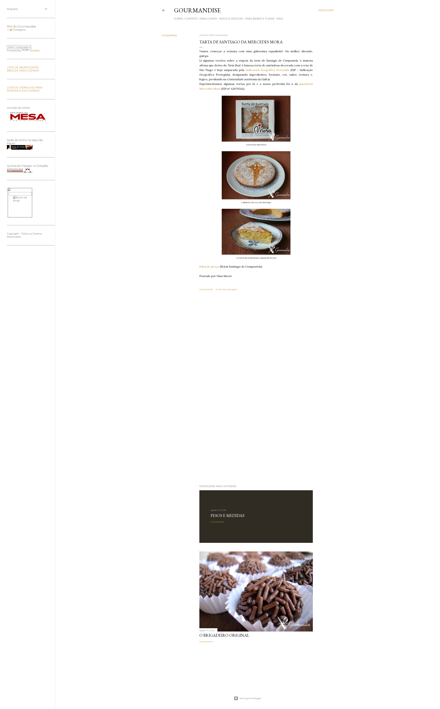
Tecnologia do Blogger (250, 698)
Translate (34, 50)
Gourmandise (197, 10)
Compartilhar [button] (169, 35)
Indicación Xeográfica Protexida (267, 70)
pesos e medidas (231, 18)
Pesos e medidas (227, 515)
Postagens (19, 29)
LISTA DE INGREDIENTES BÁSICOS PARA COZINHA (23, 69)
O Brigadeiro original (224, 635)
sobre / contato (186, 18)
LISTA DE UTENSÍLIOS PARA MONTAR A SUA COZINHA (24, 89)
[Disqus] (256, 343)
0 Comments (220, 35)
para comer (208, 18)
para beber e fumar (259, 18)
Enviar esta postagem (226, 289)
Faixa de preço (209, 266)
